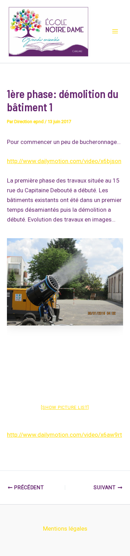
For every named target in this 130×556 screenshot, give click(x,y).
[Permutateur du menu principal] (115, 32)
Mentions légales (65, 528)
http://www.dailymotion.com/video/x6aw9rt (64, 434)
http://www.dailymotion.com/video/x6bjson (64, 161)
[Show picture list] (65, 407)
